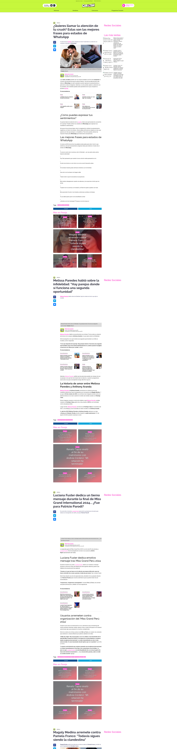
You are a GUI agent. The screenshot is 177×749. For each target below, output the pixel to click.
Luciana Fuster (75, 511)
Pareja (58, 22)
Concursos (95, 10)
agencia (67, 205)
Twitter (90, 208)
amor (73, 656)
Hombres (75, 10)
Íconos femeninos (64, 353)
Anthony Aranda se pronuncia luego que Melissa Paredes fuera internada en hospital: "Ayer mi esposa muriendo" (88, 369)
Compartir (66, 208)
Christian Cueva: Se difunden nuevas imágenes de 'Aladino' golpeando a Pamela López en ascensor (118, 67)
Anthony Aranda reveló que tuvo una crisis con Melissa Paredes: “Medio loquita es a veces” (66, 368)
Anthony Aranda (69, 419)
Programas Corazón (117, 10)
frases (63, 205)
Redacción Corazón (69, 74)
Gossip (83, 364)
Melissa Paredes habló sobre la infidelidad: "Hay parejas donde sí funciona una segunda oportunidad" (65, 222)
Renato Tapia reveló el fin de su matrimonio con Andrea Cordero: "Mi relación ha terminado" (65, 262)
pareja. (67, 88)
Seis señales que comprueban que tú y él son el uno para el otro (88, 107)
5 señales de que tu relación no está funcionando (66, 97)
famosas (77, 656)
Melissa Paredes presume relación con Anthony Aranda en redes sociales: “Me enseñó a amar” (66, 357)
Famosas (56, 10)
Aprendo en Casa (79, 1)
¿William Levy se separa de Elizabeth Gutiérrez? (90, 476)
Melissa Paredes (69, 376)
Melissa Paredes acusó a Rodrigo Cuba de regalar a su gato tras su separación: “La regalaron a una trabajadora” (88, 358)
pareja (59, 205)
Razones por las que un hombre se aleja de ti (90, 261)
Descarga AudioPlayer (88, 1)
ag (84, 656)
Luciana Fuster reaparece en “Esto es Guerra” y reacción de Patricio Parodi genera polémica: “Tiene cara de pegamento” (66, 607)
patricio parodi (67, 656)
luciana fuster (60, 656)
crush (79, 122)
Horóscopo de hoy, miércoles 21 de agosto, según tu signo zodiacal (118, 60)
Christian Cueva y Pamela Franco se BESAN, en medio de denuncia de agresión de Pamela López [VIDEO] (118, 53)
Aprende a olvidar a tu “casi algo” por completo (88, 97)
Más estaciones (97, 0)
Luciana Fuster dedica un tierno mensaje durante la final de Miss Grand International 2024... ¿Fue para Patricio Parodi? (90, 222)
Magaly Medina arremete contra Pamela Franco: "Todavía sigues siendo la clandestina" (77, 241)
